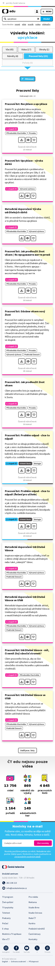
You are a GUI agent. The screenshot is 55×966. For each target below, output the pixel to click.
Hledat (46, 18)
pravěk (31, 24)
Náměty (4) (12, 56)
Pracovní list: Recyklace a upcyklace (26, 104)
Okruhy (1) (44, 49)
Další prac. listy (27, 750)
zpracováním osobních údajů (27, 856)
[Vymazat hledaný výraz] (38, 18)
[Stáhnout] (21, 140)
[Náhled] (28, 140)
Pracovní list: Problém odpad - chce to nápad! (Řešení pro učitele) (27, 492)
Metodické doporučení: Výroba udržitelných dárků (23, 210)
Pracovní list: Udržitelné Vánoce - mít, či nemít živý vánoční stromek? (27, 651)
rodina (37, 24)
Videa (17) (26, 49)
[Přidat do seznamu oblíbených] (34, 140)
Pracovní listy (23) (38, 56)
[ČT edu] (8, 12)
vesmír (17, 24)
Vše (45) (9, 49)
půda (24, 24)
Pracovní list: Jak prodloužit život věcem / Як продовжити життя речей (27, 253)
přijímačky (46, 24)
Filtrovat (29, 79)
